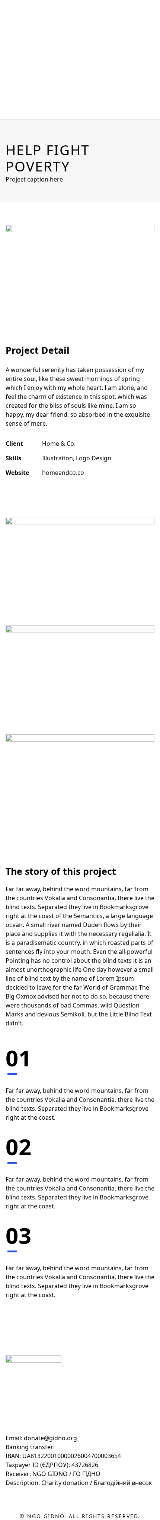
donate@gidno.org (50, 1438)
